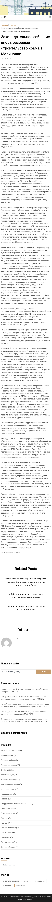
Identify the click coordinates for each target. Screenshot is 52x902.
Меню (3, 17)
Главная (4, 25)
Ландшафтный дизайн (10, 784)
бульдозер (27, 881)
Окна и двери (6, 808)
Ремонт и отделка (8, 828)
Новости (4, 799)
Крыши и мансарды (9, 780)
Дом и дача (6, 770)
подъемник (40, 881)
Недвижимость (7, 794)
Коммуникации (7, 775)
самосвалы (7, 886)
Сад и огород (6, 833)
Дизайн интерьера (9, 765)
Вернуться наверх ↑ (26, 899)
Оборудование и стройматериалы (15, 804)
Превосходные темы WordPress (37, 897)
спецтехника (21, 886)
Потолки (4, 818)
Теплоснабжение (8, 847)
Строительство (7, 842)
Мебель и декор (7, 789)
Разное (13, 25)
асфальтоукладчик (11, 881)
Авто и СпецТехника (9, 751)
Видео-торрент (7, 755)
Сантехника (6, 837)
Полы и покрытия (8, 813)
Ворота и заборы (8, 760)
